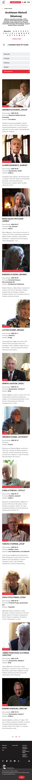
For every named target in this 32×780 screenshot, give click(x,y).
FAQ (3, 750)
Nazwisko (7, 54)
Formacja (6, 58)
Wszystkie (7, 31)
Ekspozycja (4, 745)
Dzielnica (6, 63)
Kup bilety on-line (15, 2)
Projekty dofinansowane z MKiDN (25, 751)
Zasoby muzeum (8, 8)
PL (23, 2)
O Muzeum (24, 745)
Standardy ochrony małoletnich (24, 755)
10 (16, 737)
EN (25, 2)
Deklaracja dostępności (24, 748)
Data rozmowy (8, 71)
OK (21, 777)
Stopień (6, 67)
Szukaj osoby (16, 39)
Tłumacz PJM (15, 745)
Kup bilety (4, 747)
